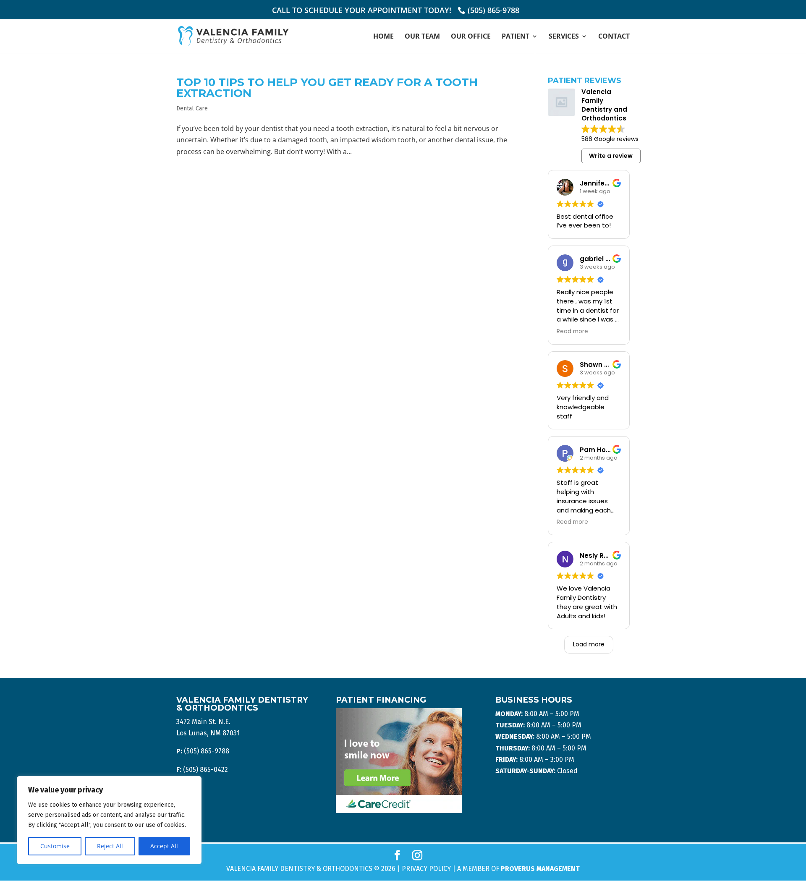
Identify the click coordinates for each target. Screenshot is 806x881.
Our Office (471, 37)
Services (564, 37)
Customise (55, 846)
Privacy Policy (426, 869)
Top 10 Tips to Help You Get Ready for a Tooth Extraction (327, 88)
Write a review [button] (611, 156)
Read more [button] (572, 331)
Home (383, 37)
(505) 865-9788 (493, 10)
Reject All (110, 846)
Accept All (164, 846)
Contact (614, 37)
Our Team (422, 37)
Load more (588, 644)
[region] (109, 820)
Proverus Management (540, 869)
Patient (515, 37)
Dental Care (192, 108)
